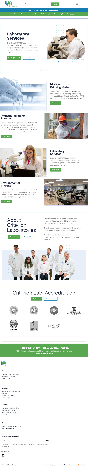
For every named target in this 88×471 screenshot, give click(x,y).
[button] (77, 4)
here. (72, 14)
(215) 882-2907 (54, 10)
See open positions (8, 428)
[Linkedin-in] (3, 455)
